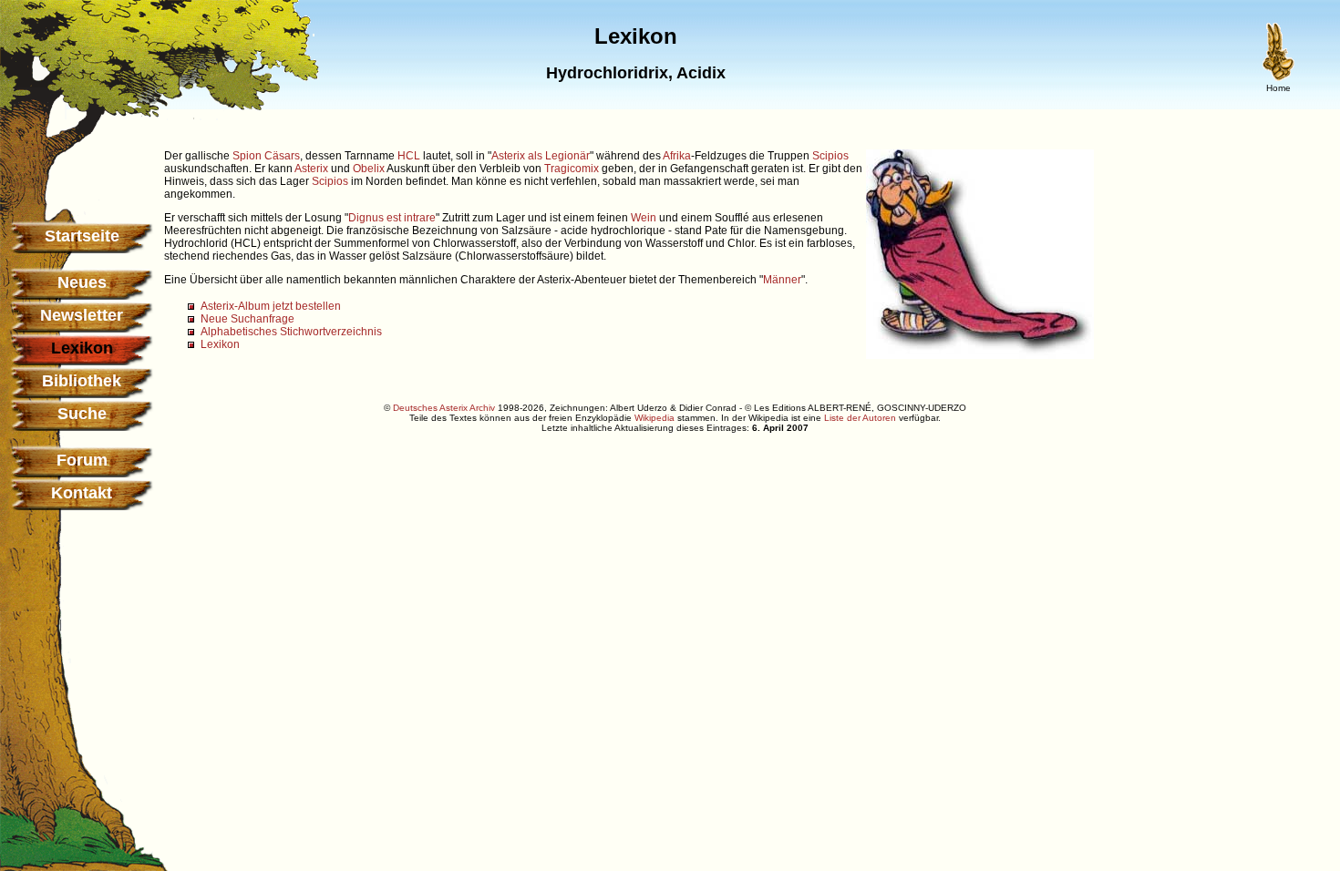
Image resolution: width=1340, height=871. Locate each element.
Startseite (82, 236)
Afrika (677, 155)
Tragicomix (571, 168)
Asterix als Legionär (540, 155)
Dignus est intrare (392, 217)
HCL (408, 155)
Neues (82, 282)
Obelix (369, 168)
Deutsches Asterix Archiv (444, 408)
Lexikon (220, 344)
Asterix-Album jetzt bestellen (271, 306)
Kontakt (81, 493)
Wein (643, 217)
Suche (82, 414)
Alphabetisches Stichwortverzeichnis (291, 331)
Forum (82, 460)
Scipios (830, 155)
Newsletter (81, 315)
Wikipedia (654, 418)
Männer (782, 279)
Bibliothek (81, 381)
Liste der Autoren (860, 418)
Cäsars (282, 155)
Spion (247, 155)
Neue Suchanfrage (247, 319)
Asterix (311, 168)
